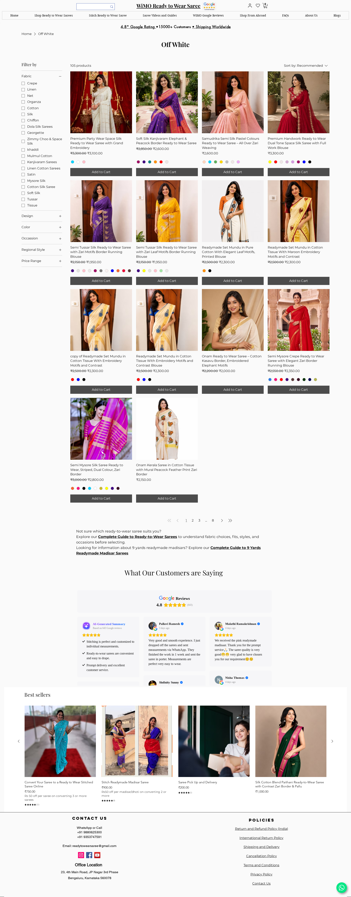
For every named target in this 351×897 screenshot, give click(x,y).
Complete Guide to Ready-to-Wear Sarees (137, 537)
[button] (54, 15)
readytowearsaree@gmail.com (94, 846)
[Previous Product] (18, 741)
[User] (250, 5)
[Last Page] (230, 520)
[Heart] (258, 5)
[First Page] (169, 520)
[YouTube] (97, 855)
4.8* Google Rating (138, 26)
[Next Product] (332, 741)
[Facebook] (89, 855)
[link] (265, 5)
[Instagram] (81, 855)
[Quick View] (60, 741)
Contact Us (261, 883)
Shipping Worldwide (213, 26)
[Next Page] (222, 520)
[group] (175, 756)
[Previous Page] (177, 520)
